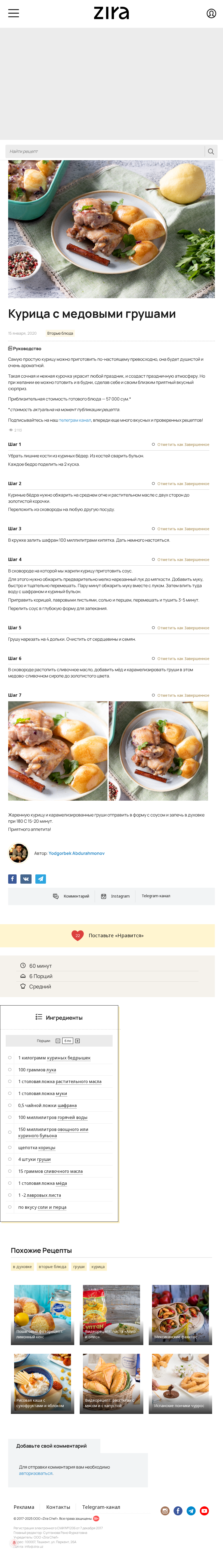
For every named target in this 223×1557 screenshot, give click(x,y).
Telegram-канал (156, 895)
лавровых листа (44, 1195)
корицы (46, 1148)
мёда (61, 1183)
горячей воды (73, 1117)
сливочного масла (63, 1171)
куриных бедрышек (69, 1058)
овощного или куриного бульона (53, 1132)
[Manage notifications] (14, 1542)
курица (98, 1266)
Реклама (24, 1507)
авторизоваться (35, 1473)
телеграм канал (75, 420)
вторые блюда (52, 1266)
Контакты (58, 1507)
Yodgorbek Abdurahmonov (77, 853)
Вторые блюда (60, 333)
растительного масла (78, 1081)
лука (51, 1070)
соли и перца (52, 1207)
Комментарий (76, 895)
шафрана (67, 1105)
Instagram (120, 895)
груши (44, 1159)
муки (61, 1093)
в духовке (22, 1266)
